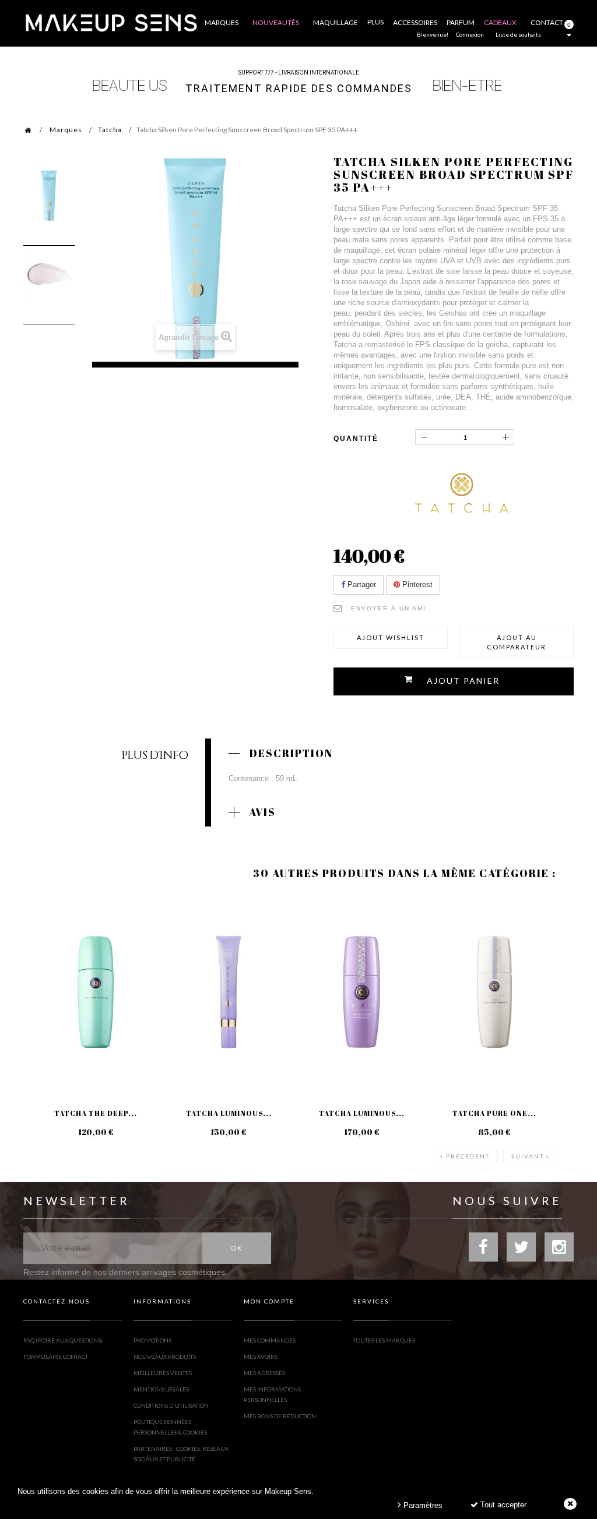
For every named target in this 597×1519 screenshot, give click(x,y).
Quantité (355, 438)
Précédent (468, 1156)
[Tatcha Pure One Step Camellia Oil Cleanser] (494, 991)
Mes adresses (264, 1372)
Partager (360, 584)
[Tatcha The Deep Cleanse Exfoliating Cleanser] (95, 991)
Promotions (152, 1340)
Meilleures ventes (163, 1372)
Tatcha (110, 129)
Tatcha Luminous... (229, 1113)
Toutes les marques (384, 1340)
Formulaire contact (55, 1356)
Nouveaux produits (165, 1356)
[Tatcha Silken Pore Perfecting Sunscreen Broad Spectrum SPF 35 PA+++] (49, 195)
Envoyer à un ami (388, 608)
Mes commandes (270, 1340)
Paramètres (422, 1505)
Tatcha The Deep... (95, 1113)
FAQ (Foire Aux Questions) (63, 1340)
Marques (66, 129)
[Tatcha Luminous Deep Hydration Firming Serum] (361, 991)
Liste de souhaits (518, 34)
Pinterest (416, 584)
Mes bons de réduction (280, 1415)
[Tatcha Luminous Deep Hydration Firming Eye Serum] (228, 991)
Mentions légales (161, 1389)
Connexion (470, 34)
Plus (375, 21)
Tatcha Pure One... (494, 1113)
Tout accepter (502, 1504)
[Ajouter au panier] (46, 941)
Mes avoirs (261, 1356)
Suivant (527, 1156)
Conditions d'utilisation (171, 1405)
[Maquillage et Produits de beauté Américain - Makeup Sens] (110, 21)
